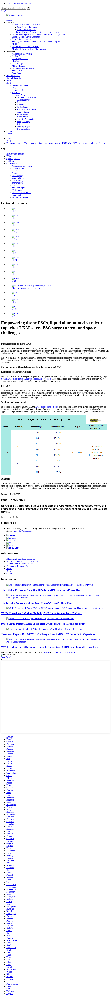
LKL (14, 246)
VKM (14, 281)
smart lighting (23, 112)
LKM (14, 260)
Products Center (13, 75)
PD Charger (17, 61)
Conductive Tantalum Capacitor (25, 46)
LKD (14, 225)
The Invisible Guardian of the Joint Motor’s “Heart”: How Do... (36, 602)
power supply (23, 114)
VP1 (14, 316)
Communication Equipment (23, 68)
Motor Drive (17, 71)
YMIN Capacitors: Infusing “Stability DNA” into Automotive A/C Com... (41, 613)
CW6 (14, 239)
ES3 (14, 302)
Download (11, 134)
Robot (20, 102)
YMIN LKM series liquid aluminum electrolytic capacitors (26, 379)
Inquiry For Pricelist (9, 517)
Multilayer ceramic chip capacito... (26, 288)
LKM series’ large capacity (46, 407)
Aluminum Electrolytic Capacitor (20, 559)
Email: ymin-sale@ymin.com (18, 3)
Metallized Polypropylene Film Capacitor (29, 49)
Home (9, 20)
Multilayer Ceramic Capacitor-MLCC (22, 561)
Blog (8, 83)
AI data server (23, 100)
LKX (14, 253)
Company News (19, 95)
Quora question (18, 90)
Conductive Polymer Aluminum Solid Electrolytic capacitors (37, 32)
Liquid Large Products (27, 27)
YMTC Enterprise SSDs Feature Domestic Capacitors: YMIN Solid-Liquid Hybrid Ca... (49, 647)
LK (13, 274)
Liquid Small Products (26, 29)
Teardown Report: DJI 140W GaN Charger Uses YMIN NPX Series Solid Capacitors (48, 634)
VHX (14, 309)
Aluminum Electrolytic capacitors (26, 25)
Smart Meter (17, 73)
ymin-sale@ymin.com (22, 531)
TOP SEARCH (70, 652)
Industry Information (21, 85)
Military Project (18, 66)
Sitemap (46, 652)
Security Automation (26, 119)
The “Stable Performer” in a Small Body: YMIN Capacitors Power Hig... (41, 590)
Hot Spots (16, 92)
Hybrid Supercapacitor (21, 39)
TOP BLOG (57, 652)
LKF (14, 267)
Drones (20, 104)
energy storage (23, 121)
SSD (19, 124)
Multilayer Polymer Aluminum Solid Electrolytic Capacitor (37, 42)
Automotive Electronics (22, 54)
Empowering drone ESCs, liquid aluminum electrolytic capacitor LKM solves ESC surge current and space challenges (56, 143)
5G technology (23, 129)
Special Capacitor (14, 78)
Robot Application (20, 58)
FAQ (14, 88)
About (9, 80)
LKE (14, 218)
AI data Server (18, 56)
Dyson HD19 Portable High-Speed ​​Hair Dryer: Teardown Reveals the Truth (43, 623)
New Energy (17, 63)
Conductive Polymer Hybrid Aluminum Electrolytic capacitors (38, 34)
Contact (9, 131)
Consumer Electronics (26, 109)
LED (14, 211)
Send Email (6, 657)
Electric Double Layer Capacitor (26, 37)
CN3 (14, 295)
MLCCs (15, 44)
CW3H (15, 232)
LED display (22, 107)
